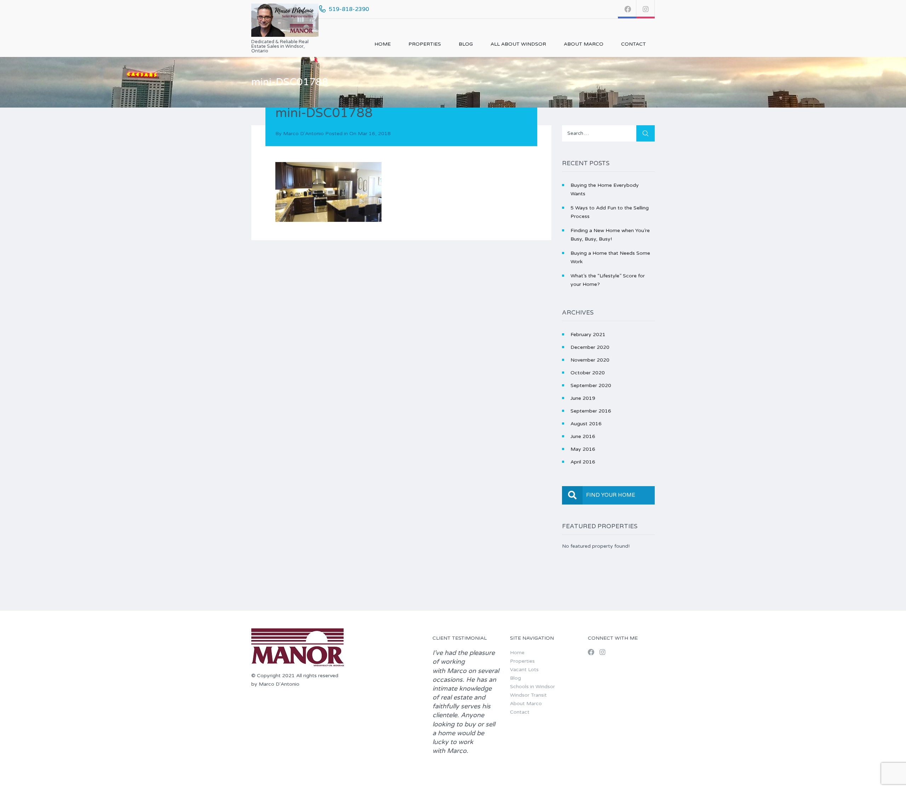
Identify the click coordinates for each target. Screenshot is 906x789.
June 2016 (582, 436)
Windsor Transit (528, 695)
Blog (466, 44)
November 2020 (589, 360)
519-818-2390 (349, 9)
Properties (424, 44)
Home (382, 44)
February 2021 (588, 335)
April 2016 (582, 462)
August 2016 (586, 424)
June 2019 (582, 398)
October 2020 (587, 373)
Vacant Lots (524, 670)
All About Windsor (518, 44)
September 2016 (590, 411)
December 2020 (589, 347)
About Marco (583, 44)
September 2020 (590, 385)
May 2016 (582, 449)
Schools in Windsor (532, 687)
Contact (633, 44)
